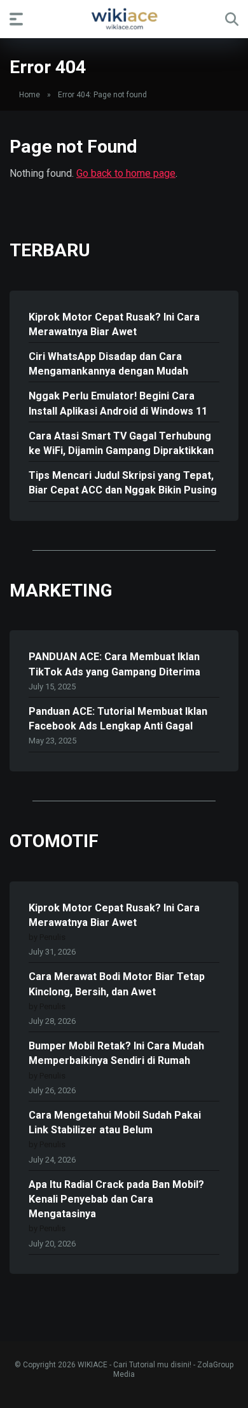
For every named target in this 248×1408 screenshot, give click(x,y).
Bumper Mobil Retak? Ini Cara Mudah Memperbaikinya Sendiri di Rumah (116, 1053)
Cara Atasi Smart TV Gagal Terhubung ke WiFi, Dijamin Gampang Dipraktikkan (121, 443)
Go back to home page (126, 173)
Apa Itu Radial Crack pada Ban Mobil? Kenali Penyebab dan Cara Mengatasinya (116, 1199)
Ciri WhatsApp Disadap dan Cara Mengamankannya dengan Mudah (108, 363)
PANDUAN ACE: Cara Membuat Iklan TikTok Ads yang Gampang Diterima (114, 664)
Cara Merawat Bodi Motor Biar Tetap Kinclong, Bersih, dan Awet (117, 983)
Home (29, 94)
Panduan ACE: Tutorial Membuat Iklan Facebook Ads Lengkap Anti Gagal (118, 718)
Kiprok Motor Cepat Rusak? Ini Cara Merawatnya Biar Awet (114, 324)
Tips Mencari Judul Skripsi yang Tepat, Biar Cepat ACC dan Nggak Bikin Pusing (123, 482)
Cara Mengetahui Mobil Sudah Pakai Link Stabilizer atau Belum (115, 1122)
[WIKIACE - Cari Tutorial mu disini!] (124, 18)
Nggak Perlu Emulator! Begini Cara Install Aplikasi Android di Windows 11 (118, 403)
